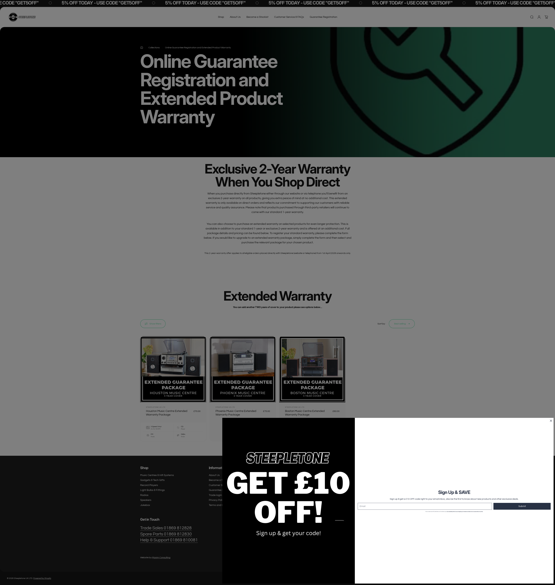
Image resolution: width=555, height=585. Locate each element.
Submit (522, 506)
